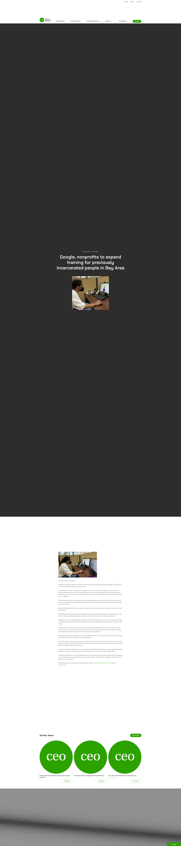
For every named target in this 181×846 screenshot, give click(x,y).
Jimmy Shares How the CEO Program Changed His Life (122, 775)
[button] (61, 21)
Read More (67, 781)
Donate (137, 21)
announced (61, 596)
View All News (135, 735)
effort (59, 586)
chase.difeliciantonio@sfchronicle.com (102, 663)
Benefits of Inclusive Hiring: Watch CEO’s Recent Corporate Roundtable (55, 776)
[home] (45, 20)
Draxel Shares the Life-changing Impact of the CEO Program (89, 775)
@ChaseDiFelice (62, 665)
